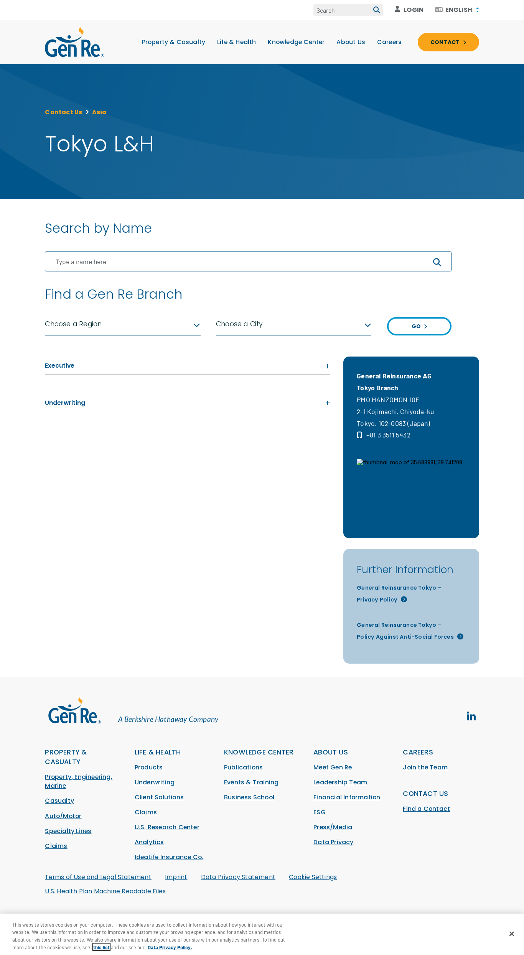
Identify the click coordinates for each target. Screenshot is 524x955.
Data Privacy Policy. (170, 947)
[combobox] (457, 10)
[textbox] (122, 324)
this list (101, 947)
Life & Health (236, 42)
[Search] (376, 10)
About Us (350, 42)
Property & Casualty (174, 42)
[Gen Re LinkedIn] (471, 716)
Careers (389, 42)
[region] (262, 934)
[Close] (511, 933)
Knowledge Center (296, 42)
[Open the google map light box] (411, 486)
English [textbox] (458, 10)
